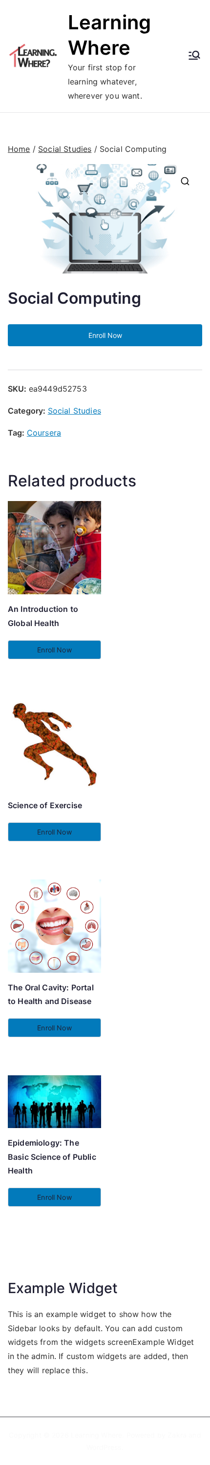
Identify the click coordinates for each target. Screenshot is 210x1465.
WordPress (103, 1447)
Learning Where (96, 1435)
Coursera (44, 433)
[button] (185, 181)
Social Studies (64, 149)
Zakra (177, 1435)
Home (19, 149)
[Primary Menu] (194, 56)
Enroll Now (105, 335)
